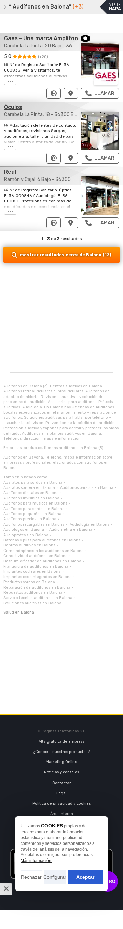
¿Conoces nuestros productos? (61, 751)
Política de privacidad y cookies (61, 803)
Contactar (61, 783)
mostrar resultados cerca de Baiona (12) (65, 254)
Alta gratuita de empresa (62, 741)
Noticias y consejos (61, 772)
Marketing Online (61, 762)
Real (10, 172)
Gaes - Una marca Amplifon (41, 38)
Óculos (13, 107)
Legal (61, 793)
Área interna (61, 813)
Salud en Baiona (18, 612)
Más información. (36, 860)
